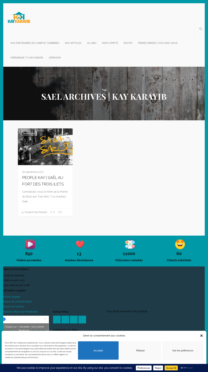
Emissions (29, 133)
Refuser (140, 350)
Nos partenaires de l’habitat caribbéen (35, 43)
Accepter (98, 350)
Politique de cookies (12, 306)
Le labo (91, 43)
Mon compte (110, 43)
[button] (201, 335)
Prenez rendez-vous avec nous (158, 43)
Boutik (128, 43)
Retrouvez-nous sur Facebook (19, 311)
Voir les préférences (182, 350)
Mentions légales (10, 296)
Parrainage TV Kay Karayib (27, 57)
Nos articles (73, 43)
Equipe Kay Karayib (35, 212)
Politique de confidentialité (16, 301)
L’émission (55, 57)
